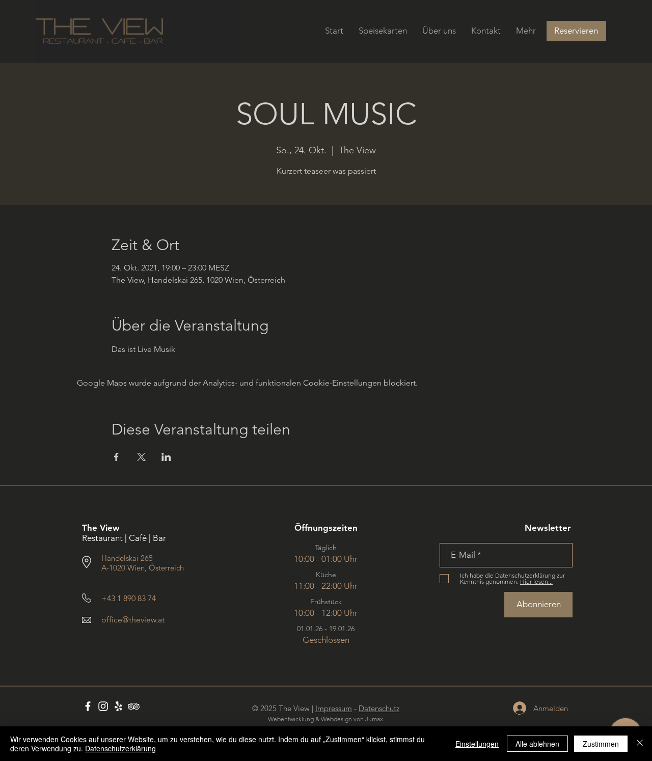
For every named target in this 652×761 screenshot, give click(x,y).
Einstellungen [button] (477, 744)
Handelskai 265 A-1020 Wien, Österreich (142, 563)
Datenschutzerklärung (120, 748)
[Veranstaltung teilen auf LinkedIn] (166, 457)
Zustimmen (601, 744)
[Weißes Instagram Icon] (103, 706)
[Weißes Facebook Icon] (88, 706)
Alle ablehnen (537, 744)
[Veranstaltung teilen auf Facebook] (116, 457)
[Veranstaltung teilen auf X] (141, 457)
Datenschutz (379, 708)
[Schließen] (640, 744)
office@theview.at (133, 619)
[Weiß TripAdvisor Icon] (133, 706)
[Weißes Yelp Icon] (118, 706)
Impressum (333, 708)
